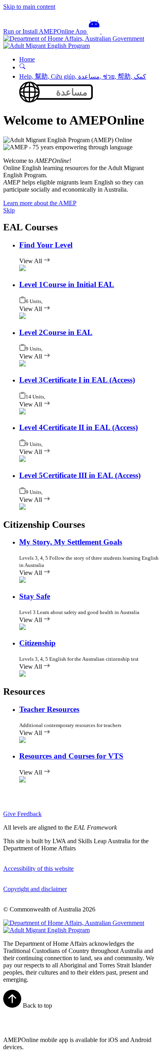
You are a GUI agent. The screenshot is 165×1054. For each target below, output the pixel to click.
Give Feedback (22, 813)
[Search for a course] (22, 67)
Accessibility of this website (38, 868)
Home (27, 59)
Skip (9, 210)
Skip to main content (29, 6)
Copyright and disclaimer (35, 889)
